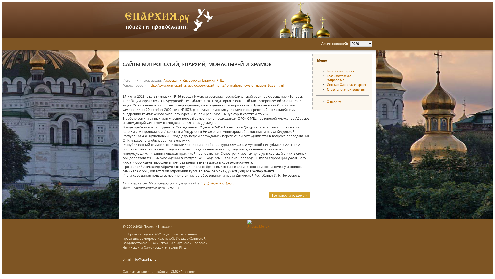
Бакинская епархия (340, 71)
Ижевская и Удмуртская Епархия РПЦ (193, 80)
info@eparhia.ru (144, 259)
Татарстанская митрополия (346, 89)
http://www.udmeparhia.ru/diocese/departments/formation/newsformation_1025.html (216, 85)
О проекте (334, 102)
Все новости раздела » (289, 195)
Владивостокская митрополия (339, 78)
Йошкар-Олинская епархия (346, 85)
